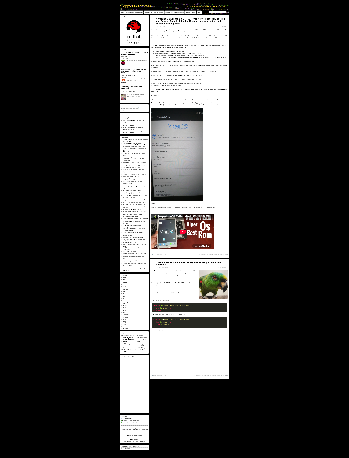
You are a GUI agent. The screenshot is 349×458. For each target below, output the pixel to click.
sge (145, 348)
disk (135, 339)
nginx (139, 344)
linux (124, 300)
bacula (124, 281)
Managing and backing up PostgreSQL (132, 190)
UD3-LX (129, 352)
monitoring (125, 302)
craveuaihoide (126, 124)
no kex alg (125, 227)
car (123, 284)
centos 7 (130, 337)
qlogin (136, 345)
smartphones (165, 267)
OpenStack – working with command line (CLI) (134, 202)
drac (124, 296)
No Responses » (223, 267)
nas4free (135, 344)
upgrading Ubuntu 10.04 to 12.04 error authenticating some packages (133, 71)
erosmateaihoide (127, 131)
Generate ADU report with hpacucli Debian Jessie (135, 174)
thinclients (125, 317)
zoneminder (126, 328)
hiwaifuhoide (126, 127)
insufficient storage (216, 375)
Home (122, 12)
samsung (220, 254)
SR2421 (129, 349)
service (124, 312)
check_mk (136, 337)
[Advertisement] (189, 355)
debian (124, 291)
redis (128, 348)
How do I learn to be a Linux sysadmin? (132, 225)
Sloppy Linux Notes (135, 6)
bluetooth (125, 282)
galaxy (211, 254)
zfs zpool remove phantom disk (130, 157)
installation (130, 341)
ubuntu (124, 321)
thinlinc (124, 319)
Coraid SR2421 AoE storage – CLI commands (134, 165)
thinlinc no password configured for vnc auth (133, 172)
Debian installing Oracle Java (134, 12)
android (208, 254)
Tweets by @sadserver (126, 448)
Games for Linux (190, 12)
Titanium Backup (224, 375)
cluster (124, 288)
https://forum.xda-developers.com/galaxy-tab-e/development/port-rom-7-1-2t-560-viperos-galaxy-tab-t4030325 (183, 207)
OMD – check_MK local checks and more (133, 237)
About (199, 12)
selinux (124, 309)
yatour (124, 324)
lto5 (131, 344)
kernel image (143, 341)
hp (123, 298)
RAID (142, 346)
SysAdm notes (127, 453)
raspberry (125, 305)
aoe (126, 335)
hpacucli (125, 341)
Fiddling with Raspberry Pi (129, 242)
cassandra (140, 335)
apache (124, 279)
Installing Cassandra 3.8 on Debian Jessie (133, 179)
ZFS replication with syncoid (130, 152)
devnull (159, 254)
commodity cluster (143, 337)
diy (123, 295)
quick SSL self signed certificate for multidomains (135, 185)
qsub (139, 345)
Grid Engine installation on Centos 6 (132, 167)
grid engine (144, 339)
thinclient (137, 349)
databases (125, 289)
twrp (223, 254)
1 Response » (224, 26)
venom (226, 254)
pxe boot (133, 345)
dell (124, 293)
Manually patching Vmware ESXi (174, 12)
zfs (123, 326)
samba (124, 307)
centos (124, 286)
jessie (138, 341)
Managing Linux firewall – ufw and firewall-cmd (134, 204)
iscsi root (134, 341)
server (124, 310)
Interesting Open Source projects (154, 12)
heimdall (215, 254)
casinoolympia (126, 117)
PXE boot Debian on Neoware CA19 (132, 267)
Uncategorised (162, 26)
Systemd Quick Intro (128, 235)
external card (208, 375)
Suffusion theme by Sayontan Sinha (221, 453)
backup (129, 335)
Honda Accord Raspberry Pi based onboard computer (134, 53)
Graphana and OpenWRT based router (132, 143)
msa (124, 303)
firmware (139, 339)
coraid (122, 339)
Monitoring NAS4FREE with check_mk (131, 88)
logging (128, 344)
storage (124, 316)
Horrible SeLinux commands (130, 251)
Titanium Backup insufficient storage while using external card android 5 (189, 263)
